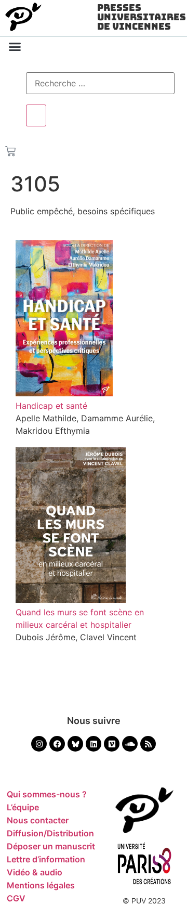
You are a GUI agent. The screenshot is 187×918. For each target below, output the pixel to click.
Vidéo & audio (34, 872)
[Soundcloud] (130, 744)
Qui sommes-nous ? (47, 794)
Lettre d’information (46, 859)
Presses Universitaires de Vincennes (141, 17)
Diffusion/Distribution (50, 833)
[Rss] (148, 744)
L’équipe (23, 807)
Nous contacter (38, 820)
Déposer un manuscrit (51, 846)
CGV (16, 898)
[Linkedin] (93, 744)
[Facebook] (57, 744)
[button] (15, 47)
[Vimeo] (111, 744)
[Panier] (10, 149)
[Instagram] (39, 744)
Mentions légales (41, 885)
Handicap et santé (51, 405)
